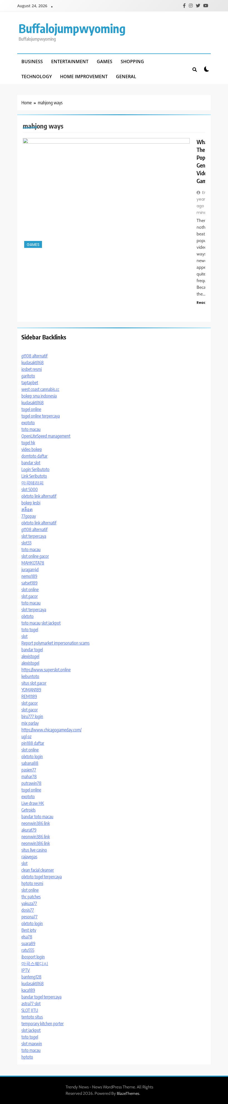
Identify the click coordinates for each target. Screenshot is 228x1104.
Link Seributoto (34, 476)
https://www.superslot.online (46, 669)
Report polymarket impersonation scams (55, 643)
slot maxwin (31, 1043)
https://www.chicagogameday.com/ (51, 730)
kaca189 (28, 990)
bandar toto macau (37, 816)
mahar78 (29, 776)
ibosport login (33, 957)
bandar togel (32, 649)
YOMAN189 (31, 690)
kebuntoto (30, 676)
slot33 (26, 543)
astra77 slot (31, 1003)
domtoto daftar (34, 456)
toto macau (31, 429)
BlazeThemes (128, 1093)
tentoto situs (32, 1017)
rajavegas (29, 856)
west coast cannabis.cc (40, 389)
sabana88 (29, 763)
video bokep (31, 449)
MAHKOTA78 (32, 563)
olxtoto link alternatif (38, 496)
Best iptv (28, 930)
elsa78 (26, 937)
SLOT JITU (29, 1010)
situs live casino (34, 850)
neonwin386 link (35, 823)
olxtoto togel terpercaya (41, 876)
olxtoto (27, 616)
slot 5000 (29, 489)
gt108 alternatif (34, 356)
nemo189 (29, 576)
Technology (36, 76)
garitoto (28, 376)
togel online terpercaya (40, 416)
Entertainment (69, 61)
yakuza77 (29, 903)
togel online (31, 409)
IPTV (25, 970)
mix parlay (30, 723)
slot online (30, 589)
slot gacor (29, 596)
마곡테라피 (32, 483)
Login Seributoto (35, 469)
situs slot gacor (33, 683)
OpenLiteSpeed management (45, 436)
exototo (28, 422)
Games (104, 61)
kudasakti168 (32, 362)
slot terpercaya (33, 536)
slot (24, 636)
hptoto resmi (32, 883)
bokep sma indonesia (39, 396)
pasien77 (28, 770)
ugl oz (26, 736)
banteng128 (31, 977)
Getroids (28, 810)
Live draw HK (32, 803)
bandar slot (30, 462)
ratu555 (27, 950)
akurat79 (28, 830)
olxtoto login (32, 756)
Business (32, 61)
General (126, 76)
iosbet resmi (31, 369)
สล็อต (27, 509)
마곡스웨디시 (34, 963)
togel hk (28, 442)
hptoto (27, 1057)
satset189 (29, 583)
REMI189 (29, 696)
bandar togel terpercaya (41, 997)
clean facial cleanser (37, 870)
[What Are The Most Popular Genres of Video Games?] (106, 193)
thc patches (31, 897)
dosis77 (27, 910)
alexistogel (30, 656)
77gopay (28, 516)
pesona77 (29, 917)
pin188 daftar (32, 743)
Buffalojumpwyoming (72, 28)
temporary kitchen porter (42, 1023)
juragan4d (30, 569)
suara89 (28, 943)
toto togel (29, 629)
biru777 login (32, 716)
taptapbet (29, 382)
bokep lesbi (30, 503)
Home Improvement (84, 76)
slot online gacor (35, 556)
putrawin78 (31, 783)
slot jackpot (51, 623)
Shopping (132, 61)
